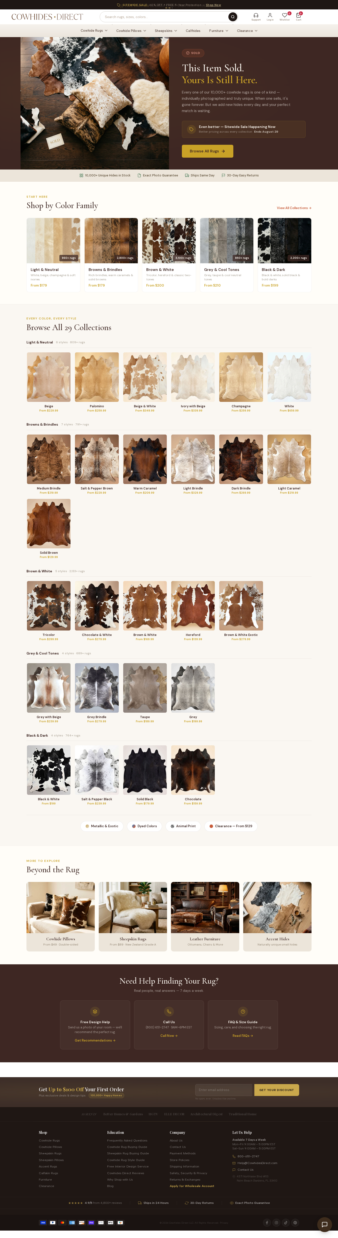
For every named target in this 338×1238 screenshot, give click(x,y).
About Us (176, 1140)
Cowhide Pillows (50, 1147)
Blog (110, 1186)
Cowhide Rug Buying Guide (127, 1147)
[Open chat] (324, 1224)
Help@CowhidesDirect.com (257, 1163)
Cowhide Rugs (49, 1140)
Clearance (46, 1186)
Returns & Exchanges (185, 1179)
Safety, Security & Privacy (188, 1173)
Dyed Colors (147, 826)
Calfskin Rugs (48, 1173)
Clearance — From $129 (233, 826)
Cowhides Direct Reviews (125, 1173)
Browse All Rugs (204, 151)
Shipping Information (184, 1166)
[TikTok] (286, 1223)
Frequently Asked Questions (127, 1140)
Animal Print (186, 826)
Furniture (45, 1179)
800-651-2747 (248, 1156)
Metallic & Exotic (104, 826)
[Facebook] (267, 1223)
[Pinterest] (295, 1223)
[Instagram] (276, 1223)
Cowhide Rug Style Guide (126, 1160)
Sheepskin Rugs (50, 1153)
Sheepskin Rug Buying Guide (128, 1153)
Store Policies (179, 1160)
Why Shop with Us (120, 1179)
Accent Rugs (48, 1166)
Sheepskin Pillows (51, 1160)
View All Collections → (294, 208)
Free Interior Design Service (128, 1166)
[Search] (232, 16)
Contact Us (178, 1147)
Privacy (224, 1222)
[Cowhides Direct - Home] (47, 16)
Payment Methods (182, 1153)
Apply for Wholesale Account (192, 1186)
